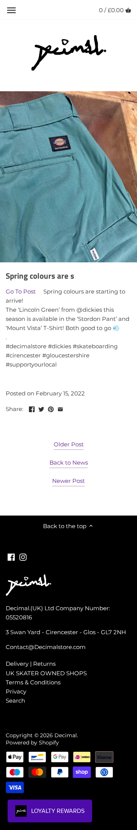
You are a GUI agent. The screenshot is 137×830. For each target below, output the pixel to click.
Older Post (69, 444)
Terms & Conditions (33, 682)
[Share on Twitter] (41, 408)
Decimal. (66, 735)
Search (15, 700)
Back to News (68, 462)
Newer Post (68, 480)
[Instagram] (23, 556)
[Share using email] (60, 408)
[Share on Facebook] (32, 408)
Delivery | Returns (31, 663)
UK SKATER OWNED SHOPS (46, 673)
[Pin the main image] (51, 408)
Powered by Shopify (32, 743)
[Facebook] (11, 556)
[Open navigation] (11, 10)
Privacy (16, 691)
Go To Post (21, 291)
